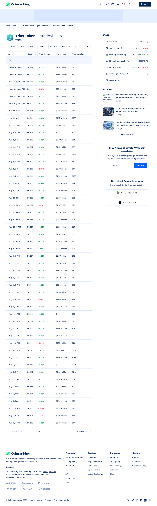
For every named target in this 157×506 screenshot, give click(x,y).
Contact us (137, 457)
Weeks (42, 46)
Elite (67, 470)
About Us (33, 462)
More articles (127, 135)
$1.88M (139, 48)
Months (53, 46)
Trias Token (11, 26)
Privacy (48, 500)
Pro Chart (69, 466)
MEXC (45, 471)
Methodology (116, 466)
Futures (24, 26)
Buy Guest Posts (95, 461)
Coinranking (20, 4)
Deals (67, 482)
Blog (112, 474)
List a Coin (92, 466)
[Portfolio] (112, 4)
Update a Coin (94, 470)
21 (147, 80)
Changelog (115, 461)
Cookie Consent (36, 500)
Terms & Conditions (62, 500)
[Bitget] (44, 483)
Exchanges (35, 26)
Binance (52, 471)
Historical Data (58, 26)
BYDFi (9, 474)
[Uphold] (44, 489)
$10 (134, 55)
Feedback (136, 461)
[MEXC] (11, 483)
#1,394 (142, 42)
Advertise (92, 457)
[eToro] (27, 489)
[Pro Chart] (101, 4)
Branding (114, 470)
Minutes (11, 46)
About (70, 26)
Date (9, 54)
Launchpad (70, 478)
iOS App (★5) (71, 461)
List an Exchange (95, 474)
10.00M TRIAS (142, 61)
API (66, 474)
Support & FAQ (139, 466)
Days (32, 46)
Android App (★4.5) (74, 457)
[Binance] (27, 483)
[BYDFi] (11, 489)
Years (64, 46)
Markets (45, 26)
